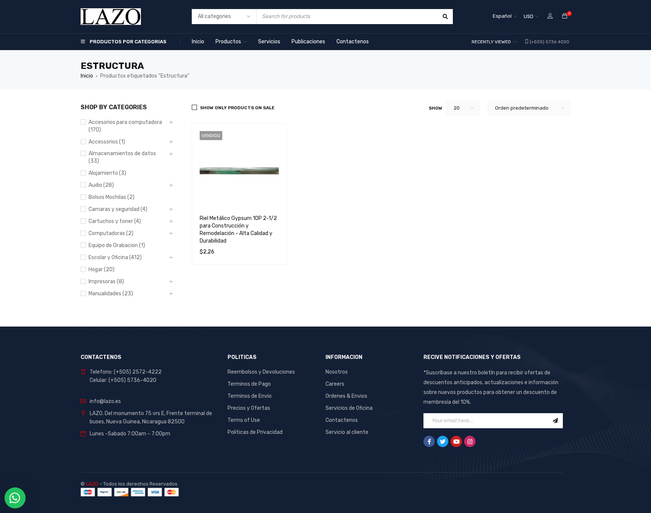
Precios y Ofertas (249, 408)
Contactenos (342, 420)
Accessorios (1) (107, 142)
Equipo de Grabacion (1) (117, 245)
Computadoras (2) (111, 233)
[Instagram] (469, 441)
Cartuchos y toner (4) (115, 221)
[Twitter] (442, 441)
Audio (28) (101, 185)
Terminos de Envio (250, 396)
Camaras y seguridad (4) (118, 209)
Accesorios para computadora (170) (125, 126)
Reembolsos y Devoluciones (261, 372)
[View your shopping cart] (564, 16)
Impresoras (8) (106, 281)
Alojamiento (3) (107, 173)
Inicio (87, 76)
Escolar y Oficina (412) (115, 257)
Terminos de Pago (249, 384)
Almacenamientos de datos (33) (122, 157)
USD (528, 16)
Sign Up (555, 420)
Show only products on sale (237, 107)
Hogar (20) (102, 269)
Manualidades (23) (111, 293)
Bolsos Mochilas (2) (111, 197)
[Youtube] (456, 441)
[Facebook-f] (429, 441)
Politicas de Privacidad (255, 432)
